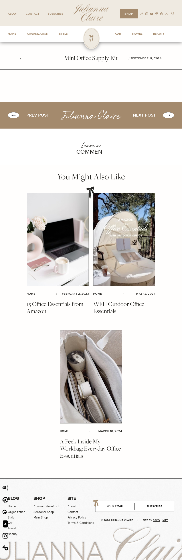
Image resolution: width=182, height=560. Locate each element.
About (13, 14)
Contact (33, 14)
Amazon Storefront (46, 506)
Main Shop (41, 517)
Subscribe (55, 14)
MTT (165, 520)
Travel (12, 528)
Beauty (12, 534)
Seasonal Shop (44, 512)
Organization (16, 512)
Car (10, 522)
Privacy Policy (76, 517)
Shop (39, 498)
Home (12, 506)
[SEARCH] (172, 13)
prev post (37, 115)
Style (11, 517)
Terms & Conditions (80, 522)
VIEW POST (58, 239)
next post (144, 115)
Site (71, 498)
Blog (13, 498)
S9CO (156, 520)
